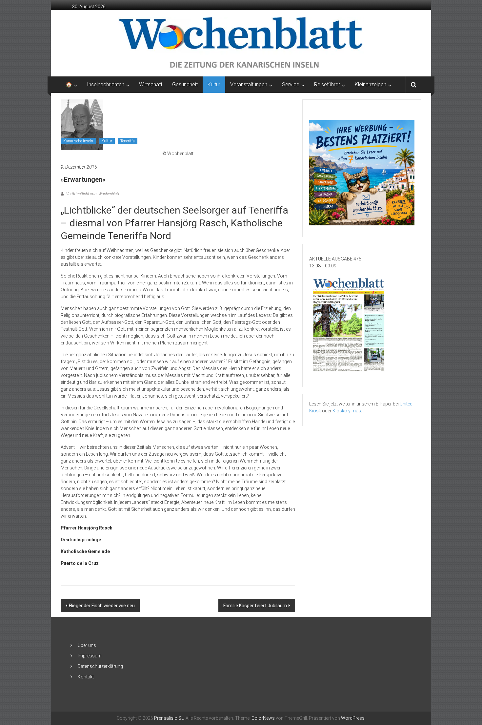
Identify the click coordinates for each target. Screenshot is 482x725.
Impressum (90, 655)
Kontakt (86, 676)
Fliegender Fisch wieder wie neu (102, 605)
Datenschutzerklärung (100, 666)
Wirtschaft (150, 84)
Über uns (87, 645)
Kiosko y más (346, 410)
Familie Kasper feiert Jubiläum (255, 605)
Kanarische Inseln (78, 141)
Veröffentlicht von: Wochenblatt (92, 194)
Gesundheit (185, 84)
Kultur (214, 84)
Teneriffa (127, 141)
